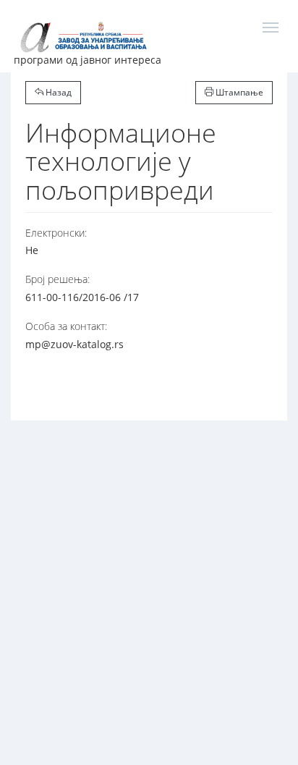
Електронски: (56, 233)
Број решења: (57, 279)
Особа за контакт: (66, 326)
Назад (57, 92)
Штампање (238, 92)
